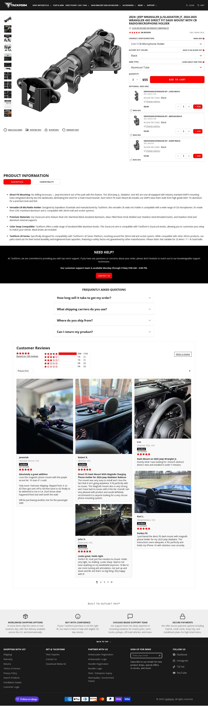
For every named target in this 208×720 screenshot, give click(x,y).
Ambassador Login (97, 659)
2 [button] (100, 582)
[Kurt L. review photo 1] (162, 492)
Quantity (134, 74)
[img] (45, 469)
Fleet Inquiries (53, 654)
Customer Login (11, 687)
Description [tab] (17, 182)
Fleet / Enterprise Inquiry (100, 673)
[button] (51, 353)
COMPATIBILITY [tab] (47, 182)
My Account (190, 5)
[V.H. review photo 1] (162, 409)
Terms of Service (12, 668)
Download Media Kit (56, 663)
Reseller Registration (98, 663)
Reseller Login (95, 668)
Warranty (8, 659)
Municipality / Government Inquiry (101, 679)
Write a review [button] (183, 354)
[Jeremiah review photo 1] (44, 416)
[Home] (16, 5)
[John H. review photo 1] (103, 520)
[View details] (25, 624)
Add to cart (177, 79)
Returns (7, 663)
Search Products (12, 677)
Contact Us (51, 659)
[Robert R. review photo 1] (103, 416)
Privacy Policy (10, 673)
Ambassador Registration (100, 654)
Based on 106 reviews (27, 356)
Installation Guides (13, 682)
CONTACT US (104, 276)
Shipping (8, 654)
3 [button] (104, 582)
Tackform (169, 699)
